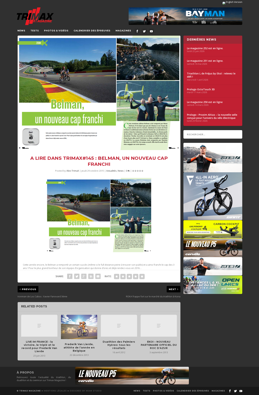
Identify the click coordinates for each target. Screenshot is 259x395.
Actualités (111, 170)
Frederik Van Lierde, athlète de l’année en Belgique (79, 347)
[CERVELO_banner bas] (132, 383)
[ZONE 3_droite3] (212, 273)
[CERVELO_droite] (212, 255)
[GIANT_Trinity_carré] (212, 218)
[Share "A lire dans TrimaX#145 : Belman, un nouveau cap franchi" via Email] (97, 276)
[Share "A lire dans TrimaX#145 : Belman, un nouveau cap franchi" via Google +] (83, 276)
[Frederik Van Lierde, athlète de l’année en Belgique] (79, 327)
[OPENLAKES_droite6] (212, 292)
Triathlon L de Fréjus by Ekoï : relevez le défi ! (211, 75)
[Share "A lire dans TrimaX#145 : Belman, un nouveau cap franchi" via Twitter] (76, 276)
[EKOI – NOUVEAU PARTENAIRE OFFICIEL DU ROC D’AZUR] (159, 326)
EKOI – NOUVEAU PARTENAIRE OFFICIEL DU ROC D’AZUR (159, 345)
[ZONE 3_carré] (212, 170)
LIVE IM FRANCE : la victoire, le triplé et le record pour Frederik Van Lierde (39, 346)
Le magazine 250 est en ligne (205, 102)
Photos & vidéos (56, 30)
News (21, 30)
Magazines (123, 30)
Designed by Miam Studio (86, 391)
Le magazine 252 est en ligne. (205, 48)
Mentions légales (55, 391)
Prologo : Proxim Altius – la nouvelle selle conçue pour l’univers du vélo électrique (212, 116)
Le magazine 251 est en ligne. (205, 60)
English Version (233, 2)
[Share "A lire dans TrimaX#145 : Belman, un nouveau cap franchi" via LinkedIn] (90, 276)
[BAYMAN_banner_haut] (185, 16)
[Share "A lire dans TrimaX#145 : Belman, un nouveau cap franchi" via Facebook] (69, 276)
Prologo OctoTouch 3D (201, 89)
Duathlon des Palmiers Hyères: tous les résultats (119, 345)
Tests (34, 30)
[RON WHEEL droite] (212, 236)
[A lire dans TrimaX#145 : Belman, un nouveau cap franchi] (99, 93)
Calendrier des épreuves (92, 30)
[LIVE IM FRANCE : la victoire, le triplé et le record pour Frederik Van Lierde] (39, 326)
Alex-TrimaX (72, 170)
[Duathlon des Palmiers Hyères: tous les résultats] (119, 326)
